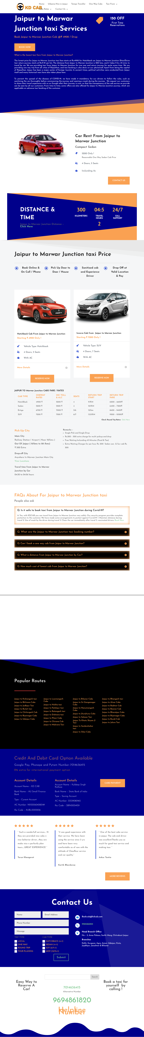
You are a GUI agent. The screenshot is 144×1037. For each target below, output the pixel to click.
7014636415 (71, 987)
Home (41, 4)
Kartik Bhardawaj (66, 865)
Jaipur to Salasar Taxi (82, 717)
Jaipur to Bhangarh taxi (112, 699)
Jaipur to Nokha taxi (53, 705)
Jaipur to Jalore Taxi (111, 722)
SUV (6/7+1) (51, 948)
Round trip (24, 948)
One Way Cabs (95, 4)
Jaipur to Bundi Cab (111, 719)
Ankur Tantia (105, 857)
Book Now (25, 47)
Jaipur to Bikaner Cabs (83, 699)
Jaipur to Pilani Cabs (53, 718)
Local (21, 941)
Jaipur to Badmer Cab (112, 706)
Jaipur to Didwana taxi (54, 715)
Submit (61, 957)
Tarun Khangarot (26, 857)
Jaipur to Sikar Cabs (82, 732)
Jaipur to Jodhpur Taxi (24, 706)
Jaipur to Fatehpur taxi (54, 708)
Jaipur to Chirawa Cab (53, 721)
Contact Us (60, 9)
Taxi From (110, 4)
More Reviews (117, 876)
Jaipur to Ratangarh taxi (54, 711)
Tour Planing (25, 951)
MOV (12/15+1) (52, 951)
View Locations (22, 461)
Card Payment (113, 783)
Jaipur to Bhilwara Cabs (24, 702)
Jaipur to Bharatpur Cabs (113, 712)
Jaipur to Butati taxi (23, 709)
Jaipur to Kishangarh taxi (25, 699)
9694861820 (72, 1000)
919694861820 (87, 924)
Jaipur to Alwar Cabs (111, 702)
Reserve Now (42, 379)
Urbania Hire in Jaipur (58, 4)
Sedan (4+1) (52, 945)
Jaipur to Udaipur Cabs (24, 719)
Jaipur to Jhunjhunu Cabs (84, 714)
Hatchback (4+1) (54, 941)
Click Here (26, 226)
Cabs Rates (44, 9)
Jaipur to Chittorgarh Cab (25, 712)
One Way (23, 945)
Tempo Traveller (78, 4)
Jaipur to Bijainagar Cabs (25, 716)
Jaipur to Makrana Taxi (54, 725)
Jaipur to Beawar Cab (111, 709)
